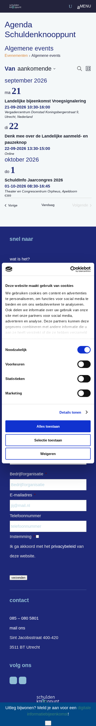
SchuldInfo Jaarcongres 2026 (34, 180)
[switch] (84, 364)
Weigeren (48, 454)
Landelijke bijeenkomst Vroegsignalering (45, 101)
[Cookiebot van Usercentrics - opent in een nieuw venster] (70, 269)
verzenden (18, 577)
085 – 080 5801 (24, 618)
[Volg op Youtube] (22, 680)
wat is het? (20, 259)
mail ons (17, 628)
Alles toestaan (48, 426)
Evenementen (16, 56)
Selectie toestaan (48, 440)
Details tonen (70, 412)
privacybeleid (63, 546)
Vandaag (48, 205)
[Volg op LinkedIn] (13, 680)
